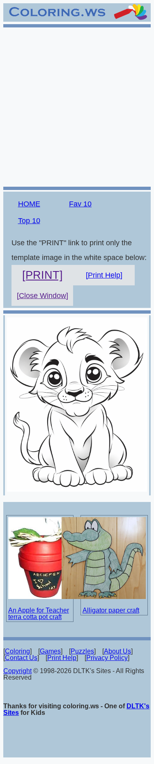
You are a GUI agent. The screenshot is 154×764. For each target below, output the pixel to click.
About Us (117, 651)
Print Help (61, 657)
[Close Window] (42, 296)
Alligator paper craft (111, 610)
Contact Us (21, 657)
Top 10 (29, 221)
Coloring (17, 651)
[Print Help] (104, 275)
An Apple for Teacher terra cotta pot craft (38, 613)
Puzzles (82, 651)
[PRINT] (42, 275)
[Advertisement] (77, 106)
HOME (29, 204)
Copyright (17, 670)
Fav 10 (80, 204)
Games (50, 651)
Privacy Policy (107, 657)
